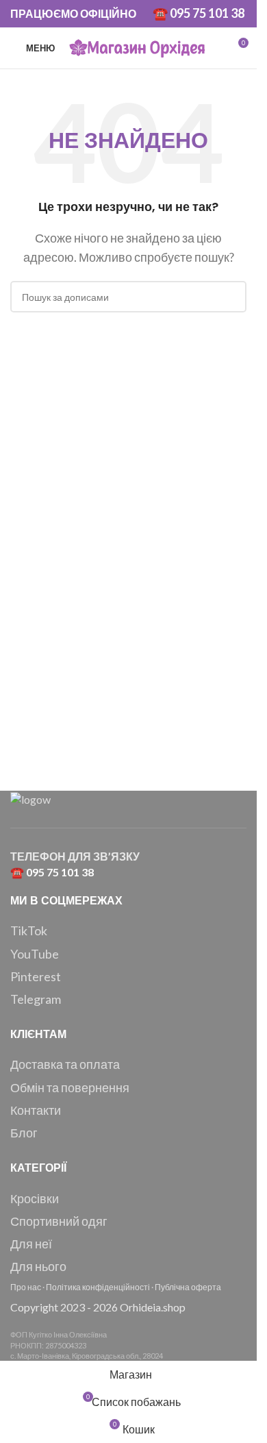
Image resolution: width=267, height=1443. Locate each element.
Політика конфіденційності (98, 1287)
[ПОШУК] (230, 296)
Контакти (35, 1110)
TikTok (28, 930)
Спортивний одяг (58, 1221)
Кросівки (34, 1198)
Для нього (38, 1266)
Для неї (31, 1243)
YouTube (34, 953)
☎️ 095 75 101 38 (198, 13)
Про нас (25, 1287)
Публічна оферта (188, 1287)
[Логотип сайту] (136, 46)
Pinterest (35, 976)
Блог (24, 1132)
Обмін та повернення (69, 1087)
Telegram (35, 999)
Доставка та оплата (65, 1064)
